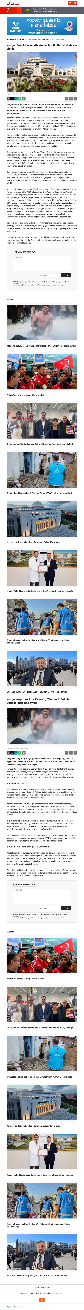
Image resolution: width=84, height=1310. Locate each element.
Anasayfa (12, 39)
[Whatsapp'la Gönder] (19, 98)
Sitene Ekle (58, 1293)
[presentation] (14, 10)
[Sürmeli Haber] (13, 3)
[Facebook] (8, 98)
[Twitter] (12, 98)
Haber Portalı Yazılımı (17, 1307)
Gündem (21, 39)
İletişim (38, 1293)
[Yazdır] (24, 98)
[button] (66, 98)
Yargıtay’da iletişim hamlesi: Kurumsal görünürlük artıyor (46, 10)
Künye (32, 1293)
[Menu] (70, 3)
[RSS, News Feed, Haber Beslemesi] (42, 1300)
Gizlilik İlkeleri (48, 1293)
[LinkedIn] (16, 98)
